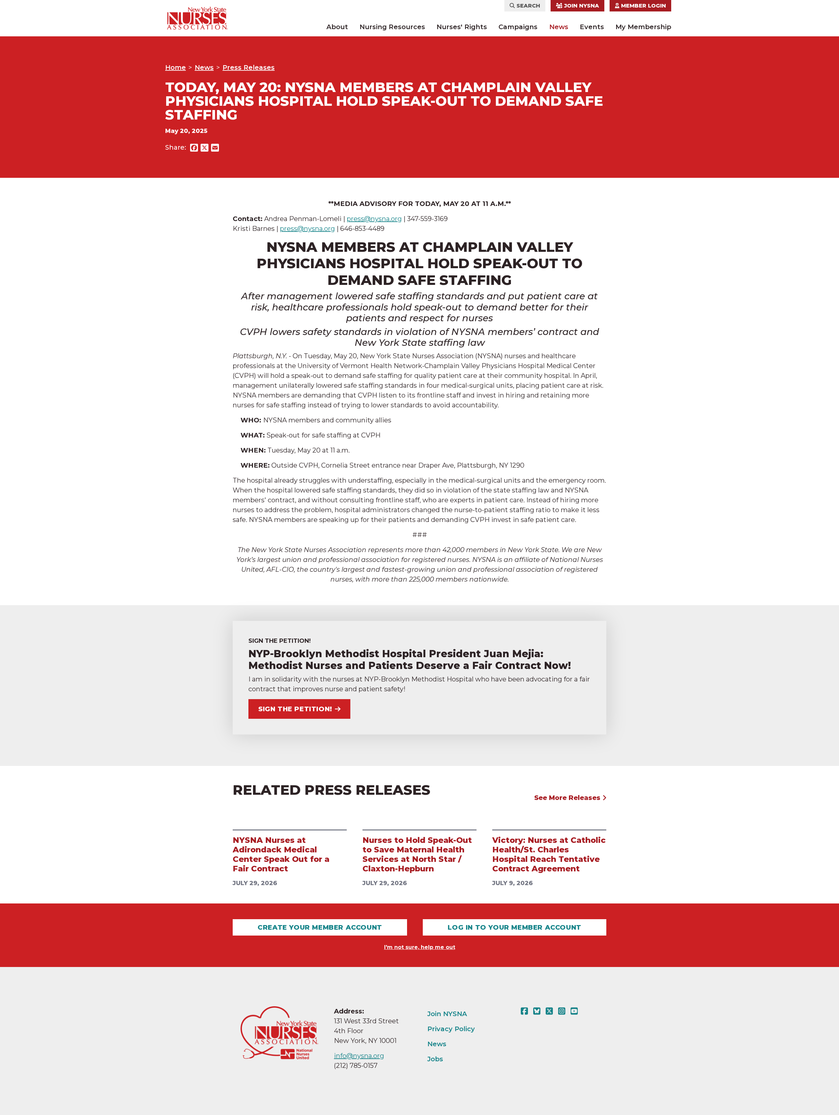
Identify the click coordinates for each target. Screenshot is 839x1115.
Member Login (642, 6)
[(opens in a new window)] (526, 1011)
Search (527, 6)
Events (592, 27)
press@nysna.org (374, 219)
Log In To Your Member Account (514, 927)
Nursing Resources (392, 27)
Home (175, 67)
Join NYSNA (580, 6)
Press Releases (249, 67)
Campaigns (517, 27)
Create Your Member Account (320, 927)
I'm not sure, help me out (419, 947)
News (558, 27)
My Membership (643, 27)
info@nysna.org (359, 1056)
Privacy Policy (451, 1029)
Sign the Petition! (295, 709)
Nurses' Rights (462, 27)
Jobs (435, 1059)
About (337, 27)
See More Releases (568, 798)
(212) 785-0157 (356, 1065)
